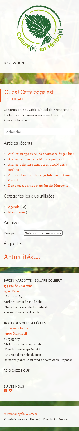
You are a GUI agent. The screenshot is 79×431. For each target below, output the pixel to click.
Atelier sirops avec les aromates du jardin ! (41, 153)
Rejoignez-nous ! (17, 371)
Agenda (14, 206)
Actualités (18, 256)
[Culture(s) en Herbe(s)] (39, 28)
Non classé (16, 212)
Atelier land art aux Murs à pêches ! (36, 159)
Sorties (37, 258)
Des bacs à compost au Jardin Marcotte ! (39, 185)
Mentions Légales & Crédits (20, 414)
